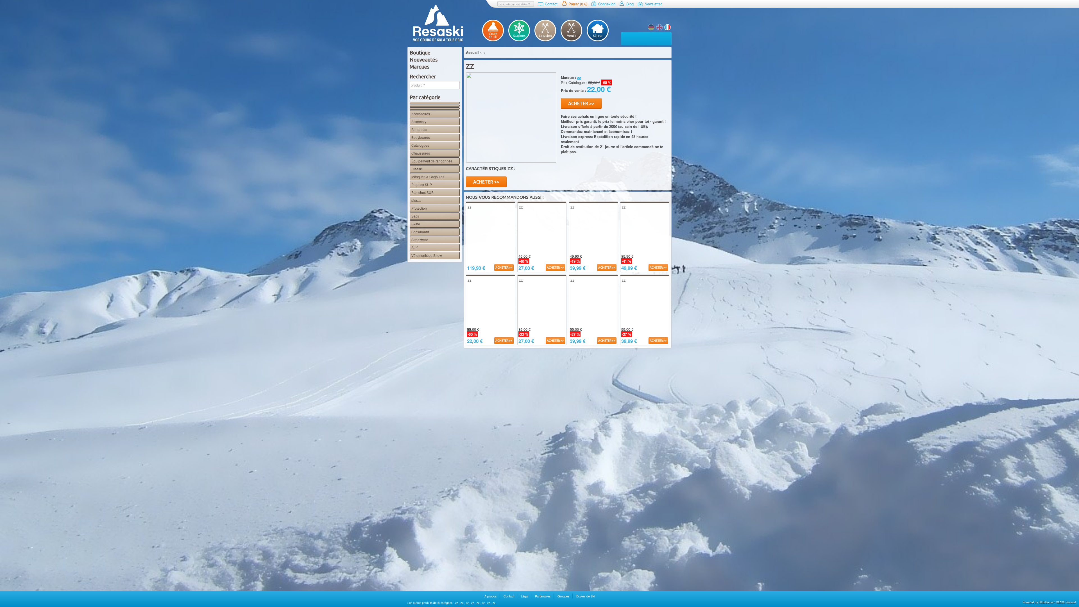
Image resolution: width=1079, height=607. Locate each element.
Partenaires (543, 596)
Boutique (420, 52)
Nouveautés (424, 59)
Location (545, 35)
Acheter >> (581, 103)
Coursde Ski (493, 35)
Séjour (597, 35)
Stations (519, 35)
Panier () (577, 3)
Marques (419, 66)
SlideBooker (1046, 602)
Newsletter (653, 3)
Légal (524, 596)
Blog (630, 3)
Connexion (606, 3)
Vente (571, 35)
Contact (551, 3)
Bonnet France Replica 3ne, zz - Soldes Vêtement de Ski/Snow (659, 27)
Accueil (472, 52)
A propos (490, 596)
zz (457, 603)
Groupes (563, 596)
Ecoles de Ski (585, 596)
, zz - (651, 27)
